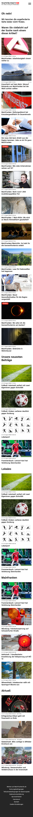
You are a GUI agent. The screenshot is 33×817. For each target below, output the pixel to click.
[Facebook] (11, 781)
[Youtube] (22, 781)
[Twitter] (16, 781)
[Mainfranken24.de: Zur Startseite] (10, 3)
